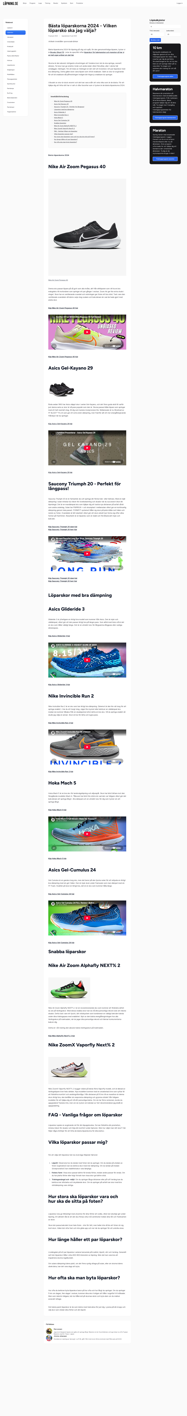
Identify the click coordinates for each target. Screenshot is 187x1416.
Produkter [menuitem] (79, 3)
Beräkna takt (155, 40)
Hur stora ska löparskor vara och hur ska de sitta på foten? (74, 136)
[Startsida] (10, 3)
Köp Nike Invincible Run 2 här (60, 723)
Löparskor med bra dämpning (64, 109)
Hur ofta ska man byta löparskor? (65, 142)
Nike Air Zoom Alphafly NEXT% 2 (65, 126)
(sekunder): (170, 30)
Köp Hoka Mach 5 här (57, 810)
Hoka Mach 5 (58, 117)
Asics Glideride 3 (60, 112)
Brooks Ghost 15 (57, 52)
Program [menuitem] (32, 3)
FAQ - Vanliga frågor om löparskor (65, 131)
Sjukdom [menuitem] (64, 3)
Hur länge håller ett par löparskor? (66, 139)
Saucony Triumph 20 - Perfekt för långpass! (69, 107)
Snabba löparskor (60, 123)
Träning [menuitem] (47, 3)
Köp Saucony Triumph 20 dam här (62, 527)
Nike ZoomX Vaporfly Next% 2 (64, 128)
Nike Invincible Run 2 (61, 115)
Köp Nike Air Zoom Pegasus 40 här (63, 308)
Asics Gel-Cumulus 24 (61, 120)
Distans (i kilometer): (157, 23)
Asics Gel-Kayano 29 (61, 104)
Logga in (180, 3)
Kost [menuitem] (71, 3)
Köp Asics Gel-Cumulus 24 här (61, 894)
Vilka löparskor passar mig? (63, 134)
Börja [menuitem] (24, 3)
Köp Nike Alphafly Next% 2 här (61, 1036)
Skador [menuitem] (55, 3)
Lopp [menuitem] (40, 3)
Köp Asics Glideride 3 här (59, 636)
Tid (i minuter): (155, 30)
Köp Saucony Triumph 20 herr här (62, 530)
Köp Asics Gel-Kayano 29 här (60, 424)
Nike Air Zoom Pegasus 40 (63, 101)
